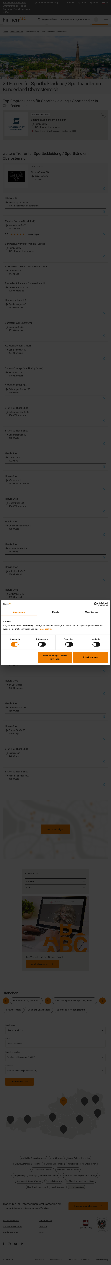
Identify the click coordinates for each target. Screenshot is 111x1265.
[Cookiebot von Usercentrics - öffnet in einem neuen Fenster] (96, 604)
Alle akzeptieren (90, 657)
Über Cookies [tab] (91, 612)
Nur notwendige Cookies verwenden (55, 657)
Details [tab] (55, 612)
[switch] (42, 644)
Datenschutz (46, 629)
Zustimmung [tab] (19, 612)
